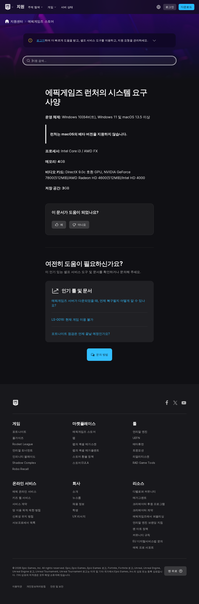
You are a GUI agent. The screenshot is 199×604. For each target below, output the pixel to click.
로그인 (41, 40)
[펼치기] (154, 40)
